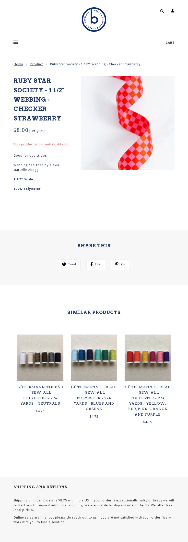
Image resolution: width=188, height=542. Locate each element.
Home (18, 64)
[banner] (94, 19)
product (36, 64)
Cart (170, 43)
